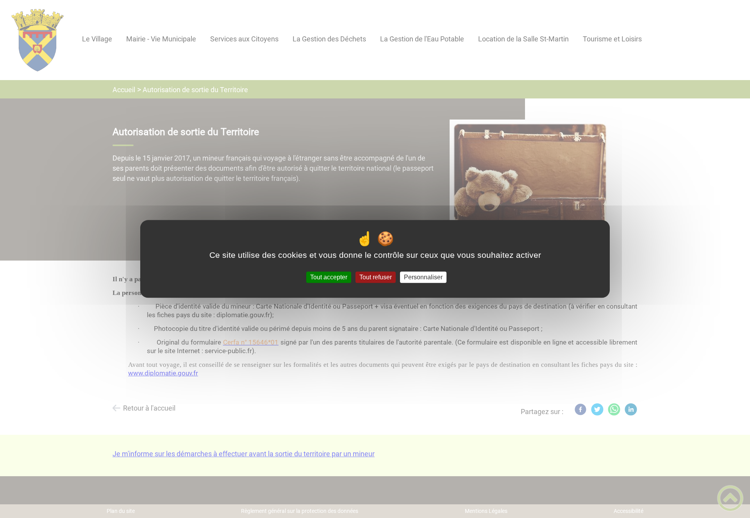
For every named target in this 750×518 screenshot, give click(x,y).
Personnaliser (423, 277)
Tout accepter (328, 277)
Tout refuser (375, 277)
